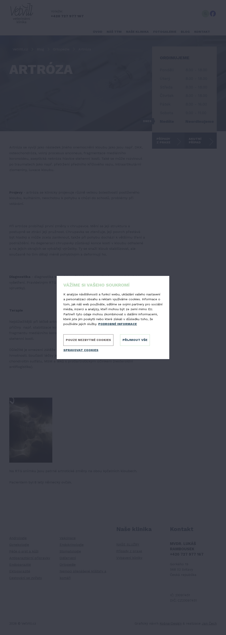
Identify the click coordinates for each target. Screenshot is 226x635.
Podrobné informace (117, 324)
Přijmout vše (134, 340)
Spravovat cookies (80, 350)
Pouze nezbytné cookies (88, 340)
